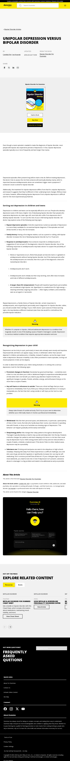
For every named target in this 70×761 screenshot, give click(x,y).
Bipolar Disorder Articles (12, 29)
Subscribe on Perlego (35, 125)
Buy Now (35, 120)
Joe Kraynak (16, 55)
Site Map (6, 697)
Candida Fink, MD (24, 483)
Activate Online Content (11, 692)
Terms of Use (8, 737)
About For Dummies (10, 683)
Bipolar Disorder (33, 492)
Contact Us (7, 688)
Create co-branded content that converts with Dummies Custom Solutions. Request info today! (35, 1)
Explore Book (35, 115)
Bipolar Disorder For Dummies (47, 55)
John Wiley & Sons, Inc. (26, 755)
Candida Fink (7, 55)
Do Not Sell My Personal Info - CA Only (15, 751)
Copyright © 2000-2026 (10, 755)
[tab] (9, 585)
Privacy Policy (8, 742)
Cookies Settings (8, 746)
